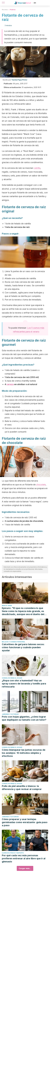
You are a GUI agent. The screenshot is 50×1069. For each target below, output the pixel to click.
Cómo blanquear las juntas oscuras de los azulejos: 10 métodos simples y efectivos (23, 752)
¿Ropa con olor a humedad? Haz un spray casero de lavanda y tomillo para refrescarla (24, 683)
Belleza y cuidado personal (13, 642)
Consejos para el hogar (12, 678)
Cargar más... (25, 868)
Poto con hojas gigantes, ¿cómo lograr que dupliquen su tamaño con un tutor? (24, 718)
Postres (12, 9)
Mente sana (7, 605)
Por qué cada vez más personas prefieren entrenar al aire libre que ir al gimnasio (23, 858)
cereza (10, 384)
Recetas (5, 9)
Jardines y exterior (10, 714)
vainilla (37, 168)
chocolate (41, 484)
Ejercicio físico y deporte (13, 853)
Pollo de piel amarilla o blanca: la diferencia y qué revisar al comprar (22, 788)
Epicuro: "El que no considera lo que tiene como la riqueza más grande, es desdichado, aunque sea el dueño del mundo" (23, 611)
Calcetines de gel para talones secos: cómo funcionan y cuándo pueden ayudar (23, 647)
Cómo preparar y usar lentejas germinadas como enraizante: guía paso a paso (24, 822)
